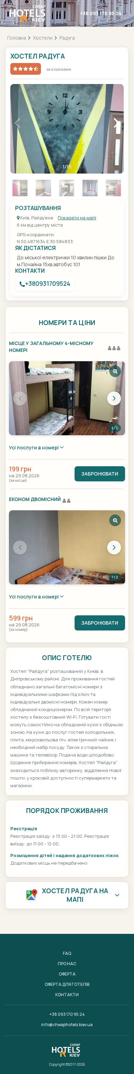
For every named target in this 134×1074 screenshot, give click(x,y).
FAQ (67, 953)
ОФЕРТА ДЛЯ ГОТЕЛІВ (67, 984)
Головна (16, 37)
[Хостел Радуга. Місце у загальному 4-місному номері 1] (67, 398)
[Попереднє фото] (20, 398)
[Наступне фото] (114, 398)
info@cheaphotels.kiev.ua (67, 1025)
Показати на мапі (77, 218)
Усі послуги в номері (34, 447)
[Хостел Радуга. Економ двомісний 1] (67, 547)
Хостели (43, 37)
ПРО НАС (67, 964)
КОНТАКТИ (67, 995)
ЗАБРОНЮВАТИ (99, 473)
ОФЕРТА (67, 974)
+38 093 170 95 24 (101, 13)
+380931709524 (47, 284)
